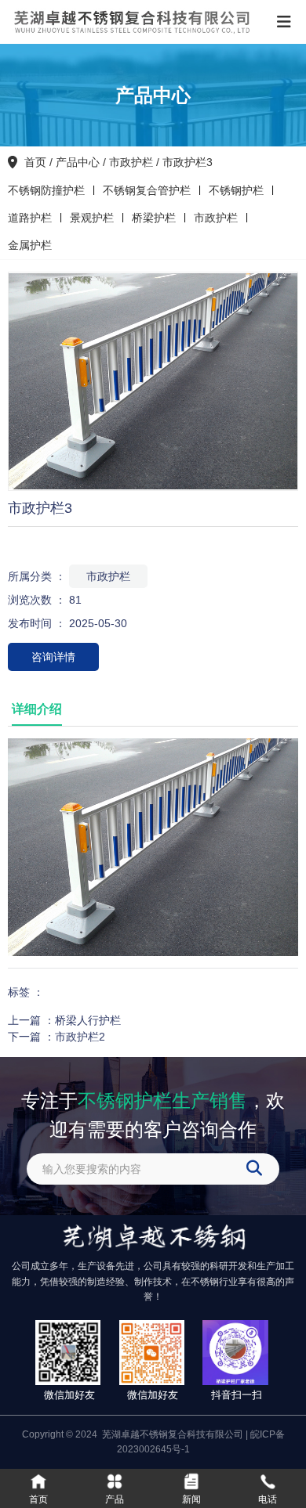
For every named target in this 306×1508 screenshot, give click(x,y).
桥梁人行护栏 (88, 1020)
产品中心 (78, 162)
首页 (36, 162)
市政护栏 (131, 162)
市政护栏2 (80, 1036)
